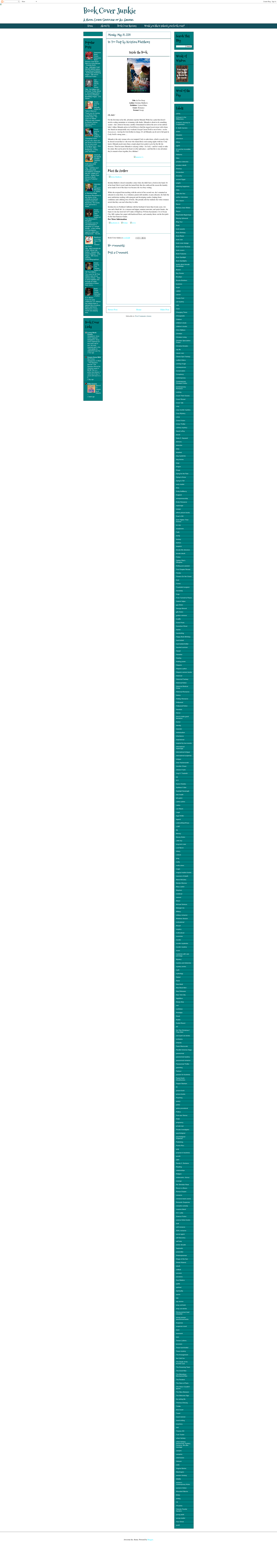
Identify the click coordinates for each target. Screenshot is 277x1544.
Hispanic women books (184, 672)
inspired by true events (184, 743)
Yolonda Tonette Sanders (181, 1510)
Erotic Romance (181, 502)
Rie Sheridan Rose (182, 1184)
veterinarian (180, 1458)
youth (178, 1525)
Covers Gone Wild (94, 357)
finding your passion (183, 566)
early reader (180, 484)
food (177, 580)
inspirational (180, 739)
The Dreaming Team (183, 1367)
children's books (181, 326)
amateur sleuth (181, 165)
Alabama (179, 154)
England (179, 495)
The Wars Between (182, 1392)
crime (178, 417)
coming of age (181, 364)
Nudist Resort (180, 1023)
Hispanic (179, 665)
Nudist (178, 1020)
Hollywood (179, 702)
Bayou (178, 211)
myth (177, 970)
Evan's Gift (179, 516)
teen (177, 1337)
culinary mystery (181, 427)
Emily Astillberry (181, 491)
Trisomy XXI (180, 1431)
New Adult (179, 984)
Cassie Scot (180, 298)
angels (178, 183)
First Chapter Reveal (183, 569)
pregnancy (179, 1122)
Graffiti (178, 619)
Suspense (179, 1323)
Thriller (178, 1406)
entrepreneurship (182, 498)
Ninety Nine (180, 1002)
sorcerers (179, 1277)
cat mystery (180, 302)
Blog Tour (179, 222)
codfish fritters (181, 360)
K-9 (177, 780)
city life (178, 349)
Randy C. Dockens (182, 1163)
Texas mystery (181, 1351)
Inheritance (180, 736)
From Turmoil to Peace (184, 598)
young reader (180, 1518)
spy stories (179, 1301)
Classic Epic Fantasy (183, 356)
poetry (178, 1101)
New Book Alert (181, 988)
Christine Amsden (182, 346)
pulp (177, 1149)
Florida (178, 573)
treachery (179, 1424)
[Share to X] (141, 238)
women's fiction (181, 1488)
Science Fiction (181, 1216)
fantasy (178, 539)
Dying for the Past (182, 473)
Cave (178, 309)
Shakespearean (181, 1255)
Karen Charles (181, 784)
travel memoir (180, 1417)
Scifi (177, 1223)
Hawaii (178, 651)
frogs (178, 594)
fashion (178, 543)
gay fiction (179, 605)
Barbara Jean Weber (183, 208)
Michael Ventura (181, 904)
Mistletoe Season (182, 918)
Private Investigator (182, 1129)
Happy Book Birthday (183, 637)
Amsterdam (180, 172)
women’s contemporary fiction (183, 1483)
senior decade (181, 1245)
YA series (179, 1506)
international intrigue (183, 752)
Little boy (179, 840)
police (178, 1105)
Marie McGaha (181, 879)
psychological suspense (180, 1137)
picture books (180, 1094)
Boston (178, 270)
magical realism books (183, 872)
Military (178, 911)
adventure (179, 138)
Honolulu (179, 709)
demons (179, 442)
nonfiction (179, 1009)
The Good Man (181, 1371)
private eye (180, 1126)
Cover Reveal (180, 399)
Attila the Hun (180, 193)
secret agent (180, 1234)
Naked (178, 977)
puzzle (178, 1156)
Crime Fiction (180, 420)
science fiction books (183, 1220)
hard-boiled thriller (182, 644)
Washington (180, 1472)
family (178, 536)
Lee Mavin (179, 809)
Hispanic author (181, 668)
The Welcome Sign (182, 1395)
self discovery (180, 1238)
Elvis (177, 488)
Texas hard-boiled (182, 1347)
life (177, 830)
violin (178, 1465)
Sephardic (179, 1248)
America (179, 169)
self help (179, 1241)
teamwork (179, 1333)
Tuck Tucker (180, 1434)
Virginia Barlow (181, 1468)
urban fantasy (180, 1438)
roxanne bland (181, 1209)
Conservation (180, 371)
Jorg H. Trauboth (182, 773)
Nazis (178, 981)
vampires (179, 1454)
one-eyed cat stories (183, 1036)
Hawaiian (179, 654)
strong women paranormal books (182, 1318)
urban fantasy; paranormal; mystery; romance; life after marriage (183, 1444)
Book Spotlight (181, 257)
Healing (178, 658)
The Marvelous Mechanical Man (181, 1375)
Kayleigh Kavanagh (182, 791)
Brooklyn (179, 277)
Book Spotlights (181, 261)
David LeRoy (180, 431)
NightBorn (179, 998)
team (178, 1330)
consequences (181, 367)
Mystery (178, 959)
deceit (178, 435)
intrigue (178, 759)
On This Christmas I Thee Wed (183, 1031)
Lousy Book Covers (91, 333)
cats (177, 305)
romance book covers (183, 1199)
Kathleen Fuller (181, 787)
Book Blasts (180, 236)
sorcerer (179, 1273)
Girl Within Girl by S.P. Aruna (96, 83)
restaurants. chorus (182, 1177)
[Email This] (136, 238)
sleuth (178, 1266)
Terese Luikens (181, 1340)
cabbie (178, 291)
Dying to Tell (180, 481)
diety (177, 449)
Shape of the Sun (182, 1259)
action (178, 131)
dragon (178, 466)
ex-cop (178, 525)
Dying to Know (181, 477)
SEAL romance (181, 1230)
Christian (179, 333)
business (179, 284)
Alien (177, 158)
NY (177, 1027)
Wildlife (178, 1479)
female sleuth (180, 553)
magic (178, 869)
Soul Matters (180, 1280)
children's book (181, 323)
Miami (178, 901)
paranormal (180, 1053)
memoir (178, 897)
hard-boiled (180, 640)
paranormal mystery (183, 1057)
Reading (179, 1167)
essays (178, 509)
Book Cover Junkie (109, 11)
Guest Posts (180, 622)
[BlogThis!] (139, 238)
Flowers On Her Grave (184, 576)
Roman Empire (181, 1191)
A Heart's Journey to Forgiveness (183, 123)
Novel (178, 1016)
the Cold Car (180, 1358)
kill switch (179, 798)
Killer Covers (92, 384)
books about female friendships (183, 265)
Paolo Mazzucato (182, 1046)
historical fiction (181, 683)
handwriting (180, 633)
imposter (179, 729)
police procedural (182, 1108)
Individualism (180, 732)
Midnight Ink (180, 908)
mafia (178, 862)
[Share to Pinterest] (145, 238)
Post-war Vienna (181, 1115)
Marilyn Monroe (181, 883)
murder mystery (181, 947)
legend (178, 819)
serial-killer (179, 1252)
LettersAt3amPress (182, 823)
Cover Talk (179, 403)
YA (177, 1502)
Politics (178, 1112)
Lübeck (178, 855)
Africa (178, 142)
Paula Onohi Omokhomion (180, 1079)
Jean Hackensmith (182, 762)
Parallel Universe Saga (184, 1050)
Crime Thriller (180, 424)
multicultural (180, 933)
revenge (179, 1181)
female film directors (183, 550)
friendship (179, 591)
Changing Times (181, 312)
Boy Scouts (180, 273)
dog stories (180, 459)
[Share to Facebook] (143, 238)
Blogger (150, 1539)
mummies (179, 936)
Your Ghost (180, 1521)
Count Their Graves (183, 396)
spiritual (178, 1287)
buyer (178, 287)
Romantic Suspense (183, 1202)
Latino (178, 805)
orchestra (179, 1039)
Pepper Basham (181, 1083)
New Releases (181, 991)
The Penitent (180, 1379)
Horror (178, 713)
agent (178, 146)
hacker (178, 629)
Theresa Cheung (182, 1403)
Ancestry (179, 176)
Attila (177, 190)
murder (178, 940)
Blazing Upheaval (182, 218)
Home (90, 26)
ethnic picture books (183, 512)
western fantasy (181, 1475)
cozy (177, 406)
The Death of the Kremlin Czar (182, 1362)
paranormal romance (183, 1060)
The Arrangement (182, 1355)
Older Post (164, 309)
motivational (180, 922)
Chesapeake (180, 316)
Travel (178, 1413)
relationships (180, 1170)
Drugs (178, 470)
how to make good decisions (182, 717)
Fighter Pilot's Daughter (180, 561)
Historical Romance (182, 692)
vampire (179, 1451)
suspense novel (181, 1326)
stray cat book (181, 1305)
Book (178, 225)
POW (178, 1119)
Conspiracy (180, 374)
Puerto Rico (180, 1145)
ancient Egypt (180, 179)
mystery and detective (183, 963)
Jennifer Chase (181, 766)
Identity (178, 725)
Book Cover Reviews (126, 26)
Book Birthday (181, 232)
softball (178, 1269)
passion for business (183, 1074)
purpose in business (183, 1153)
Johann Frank (181, 770)
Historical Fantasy (182, 679)
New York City (181, 995)
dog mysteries (181, 456)
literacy (178, 833)
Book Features (181, 254)
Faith (178, 532)
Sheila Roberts (181, 1262)
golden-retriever (181, 615)
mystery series (181, 966)
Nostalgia (179, 1012)
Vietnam (179, 1461)
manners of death (182, 876)
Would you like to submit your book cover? (164, 26)
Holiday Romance (182, 699)
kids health (179, 794)
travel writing (180, 1420)
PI (176, 1087)
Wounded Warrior (182, 1491)
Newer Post (112, 309)
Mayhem (179, 890)
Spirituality (179, 1291)
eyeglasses (180, 528)
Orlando (179, 1043)
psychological (180, 1133)
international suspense (184, 755)
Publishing (179, 1142)
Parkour (178, 1071)
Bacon (178, 204)
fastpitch (179, 546)
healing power (181, 661)
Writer (178, 1495)
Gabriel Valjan (181, 601)
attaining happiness (182, 186)
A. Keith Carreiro (181, 128)
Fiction (178, 557)
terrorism (179, 1344)
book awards (180, 229)
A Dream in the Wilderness (181, 118)
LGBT (178, 826)
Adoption (179, 135)
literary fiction (180, 837)
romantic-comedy (182, 1206)
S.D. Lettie (179, 1213)
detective (179, 445)
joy (177, 777)
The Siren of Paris (182, 1383)
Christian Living (181, 337)
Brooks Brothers (181, 280)
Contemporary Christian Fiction (181, 382)
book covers (180, 250)
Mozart (178, 926)
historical (179, 676)
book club (179, 239)
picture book (180, 1090)
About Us (105, 26)
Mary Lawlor (180, 887)
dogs (177, 463)
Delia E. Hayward (182, 438)
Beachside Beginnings (183, 215)
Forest (178, 583)
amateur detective (182, 162)
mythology (179, 973)
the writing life (180, 1399)
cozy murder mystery (183, 410)
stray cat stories (181, 1308)
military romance (181, 915)
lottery (178, 851)
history (178, 695)
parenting (179, 1067)
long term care (181, 844)
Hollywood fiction (182, 706)
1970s (178, 114)
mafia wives (180, 865)
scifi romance (180, 1227)
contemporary (181, 378)
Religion (179, 1174)
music (178, 950)
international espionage (180, 747)
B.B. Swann (180, 201)
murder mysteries (182, 943)
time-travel (179, 1410)
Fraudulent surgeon (183, 587)
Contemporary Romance (181, 388)
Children (179, 319)
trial (177, 1427)
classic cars (180, 353)
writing (178, 1498)
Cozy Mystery (180, 413)
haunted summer (182, 647)
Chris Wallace (180, 330)
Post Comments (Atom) (143, 316)
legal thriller (180, 816)
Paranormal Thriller (182, 1064)
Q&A (177, 1160)
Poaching (179, 1098)
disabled (179, 452)
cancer (178, 294)
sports (178, 1294)
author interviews (182, 197)
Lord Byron (180, 848)
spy (177, 1298)
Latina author (180, 801)
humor (178, 722)
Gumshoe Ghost (181, 626)
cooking (178, 392)
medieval (179, 894)
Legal (178, 812)
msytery (178, 929)
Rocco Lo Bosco (181, 1188)
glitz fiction (179, 612)
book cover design (182, 243)
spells (178, 1284)
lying (177, 858)
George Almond (181, 608)
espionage (179, 505)
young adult (180, 1514)
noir (177, 1005)
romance (179, 1195)
